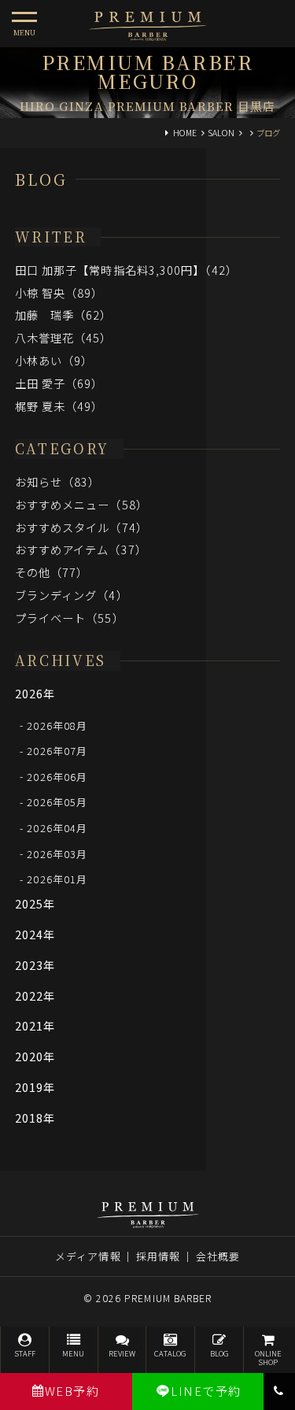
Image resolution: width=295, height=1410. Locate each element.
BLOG (219, 1353)
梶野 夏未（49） (59, 406)
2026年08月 (57, 724)
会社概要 (218, 1256)
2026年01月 (57, 879)
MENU (73, 1353)
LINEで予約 (206, 1390)
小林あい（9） (54, 360)
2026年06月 (57, 775)
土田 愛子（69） (59, 383)
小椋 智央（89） (59, 292)
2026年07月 (57, 750)
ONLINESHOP (268, 1357)
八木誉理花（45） (63, 337)
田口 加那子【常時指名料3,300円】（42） (126, 269)
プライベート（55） (69, 617)
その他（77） (52, 572)
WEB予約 (72, 1390)
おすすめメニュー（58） (81, 504)
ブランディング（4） (71, 595)
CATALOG (170, 1353)
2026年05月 (57, 801)
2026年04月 (57, 827)
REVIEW (122, 1353)
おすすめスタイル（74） (81, 527)
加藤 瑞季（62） (63, 314)
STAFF (24, 1353)
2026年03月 (57, 853)
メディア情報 (88, 1256)
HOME (185, 133)
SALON (221, 133)
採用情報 (158, 1256)
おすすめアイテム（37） (81, 549)
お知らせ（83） (58, 481)
